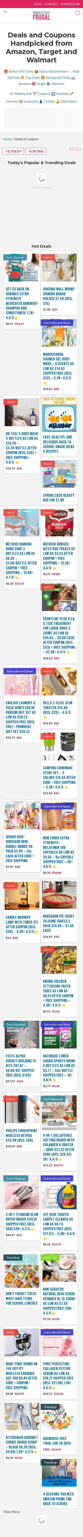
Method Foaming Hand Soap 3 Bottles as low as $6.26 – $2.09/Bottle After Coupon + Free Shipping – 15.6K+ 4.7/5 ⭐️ (21, 560)
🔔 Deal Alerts (66, 101)
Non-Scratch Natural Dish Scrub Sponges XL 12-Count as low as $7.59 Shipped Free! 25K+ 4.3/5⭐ (59, 1301)
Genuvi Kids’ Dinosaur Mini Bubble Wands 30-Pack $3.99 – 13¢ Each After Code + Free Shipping (20, 848)
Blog (38, 4)
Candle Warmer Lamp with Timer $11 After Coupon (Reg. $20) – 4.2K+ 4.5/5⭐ (22, 924)
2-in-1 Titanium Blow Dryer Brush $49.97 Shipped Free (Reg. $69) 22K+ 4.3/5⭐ (22, 1221)
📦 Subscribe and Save (50, 71)
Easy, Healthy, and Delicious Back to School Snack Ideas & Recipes (58, 444)
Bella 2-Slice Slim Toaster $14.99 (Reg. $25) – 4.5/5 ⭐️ (57, 710)
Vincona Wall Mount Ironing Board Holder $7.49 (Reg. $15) (59, 296)
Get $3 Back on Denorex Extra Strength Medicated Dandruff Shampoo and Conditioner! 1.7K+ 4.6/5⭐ (22, 303)
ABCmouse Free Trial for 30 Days (57, 1441)
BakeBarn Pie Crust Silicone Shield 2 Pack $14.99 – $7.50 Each (58, 923)
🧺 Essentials (28, 101)
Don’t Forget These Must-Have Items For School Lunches (22, 1298)
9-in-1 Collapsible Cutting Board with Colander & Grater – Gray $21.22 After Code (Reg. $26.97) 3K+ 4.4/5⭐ (58, 1147)
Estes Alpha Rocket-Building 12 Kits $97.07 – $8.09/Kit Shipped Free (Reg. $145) (21, 1065)
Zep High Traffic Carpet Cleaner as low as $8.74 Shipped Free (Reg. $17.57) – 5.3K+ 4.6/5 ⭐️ (59, 1226)
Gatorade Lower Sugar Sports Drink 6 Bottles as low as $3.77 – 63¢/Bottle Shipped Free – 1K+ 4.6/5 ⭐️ (59, 1067)
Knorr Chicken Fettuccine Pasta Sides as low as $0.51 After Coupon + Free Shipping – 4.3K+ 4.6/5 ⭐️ (58, 993)
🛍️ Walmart (55, 83)
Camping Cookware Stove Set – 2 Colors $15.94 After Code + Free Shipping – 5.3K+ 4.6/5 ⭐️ (59, 777)
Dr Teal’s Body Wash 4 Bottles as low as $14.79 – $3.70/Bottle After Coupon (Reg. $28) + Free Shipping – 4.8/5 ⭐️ (22, 448)
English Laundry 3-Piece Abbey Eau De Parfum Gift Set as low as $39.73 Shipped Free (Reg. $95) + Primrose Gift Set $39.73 (21, 717)
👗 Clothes (47, 101)
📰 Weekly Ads (20, 93)
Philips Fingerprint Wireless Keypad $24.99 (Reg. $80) (21, 1135)
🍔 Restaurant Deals (55, 77)
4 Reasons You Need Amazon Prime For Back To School (58, 1498)
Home (7, 139)
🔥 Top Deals (30, 77)
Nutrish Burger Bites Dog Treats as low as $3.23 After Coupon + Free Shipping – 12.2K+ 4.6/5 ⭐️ (59, 555)
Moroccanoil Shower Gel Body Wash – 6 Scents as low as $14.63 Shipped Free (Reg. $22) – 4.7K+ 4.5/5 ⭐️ (58, 368)
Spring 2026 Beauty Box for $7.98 (58, 498)
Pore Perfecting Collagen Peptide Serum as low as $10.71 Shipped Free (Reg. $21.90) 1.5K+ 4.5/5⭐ (58, 1375)
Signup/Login (70, 4)
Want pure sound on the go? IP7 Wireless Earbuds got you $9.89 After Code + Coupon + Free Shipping (21, 1375)
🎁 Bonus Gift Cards (19, 71)
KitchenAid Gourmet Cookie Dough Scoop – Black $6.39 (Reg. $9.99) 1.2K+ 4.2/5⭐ (22, 1444)
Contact (51, 4)
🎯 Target (38, 83)
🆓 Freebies (60, 93)
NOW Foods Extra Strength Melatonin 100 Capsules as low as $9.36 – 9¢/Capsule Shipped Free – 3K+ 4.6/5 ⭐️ (58, 852)
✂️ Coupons (41, 93)
